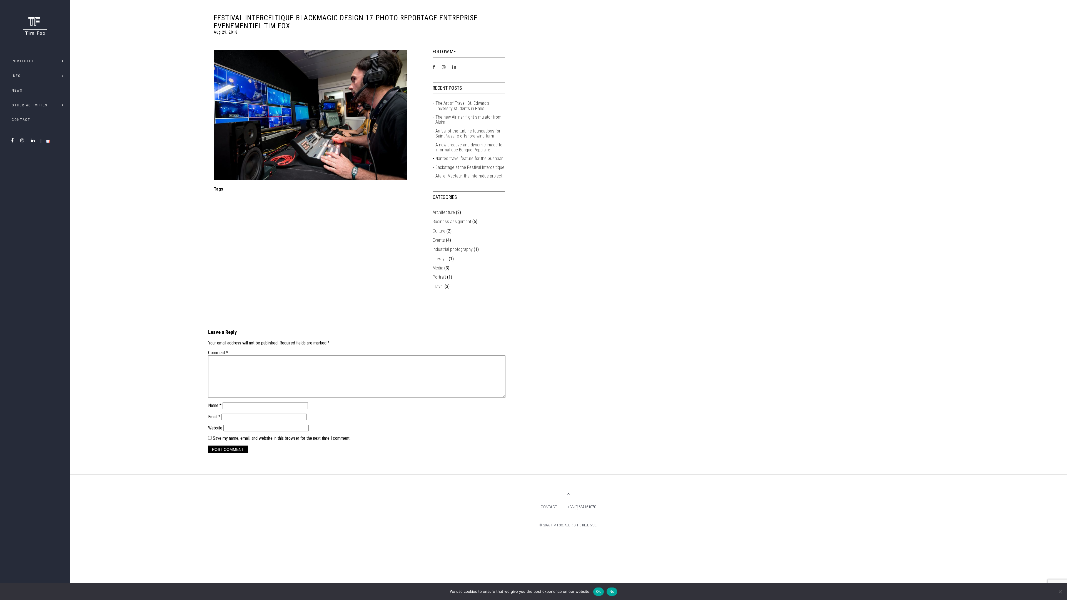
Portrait (439, 277)
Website (215, 428)
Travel (438, 286)
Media (438, 268)
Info (16, 76)
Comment (218, 352)
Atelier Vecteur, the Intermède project (468, 176)
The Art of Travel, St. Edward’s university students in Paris (462, 106)
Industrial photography (453, 249)
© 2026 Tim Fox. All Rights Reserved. (568, 525)
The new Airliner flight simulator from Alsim (468, 120)
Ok (598, 591)
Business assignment (452, 221)
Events (439, 240)
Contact (21, 120)
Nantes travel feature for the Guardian (469, 158)
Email (214, 416)
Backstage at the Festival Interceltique (469, 167)
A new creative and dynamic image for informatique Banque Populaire (469, 147)
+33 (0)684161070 (582, 507)
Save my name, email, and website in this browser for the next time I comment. (281, 438)
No (612, 591)
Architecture (444, 212)
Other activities (29, 105)
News (17, 90)
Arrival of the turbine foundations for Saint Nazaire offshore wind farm (467, 134)
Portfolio (22, 61)
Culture (439, 231)
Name (214, 405)
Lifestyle (440, 258)
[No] (1060, 591)
